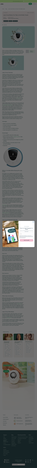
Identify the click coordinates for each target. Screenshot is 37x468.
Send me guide (26, 240)
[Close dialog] (33, 222)
